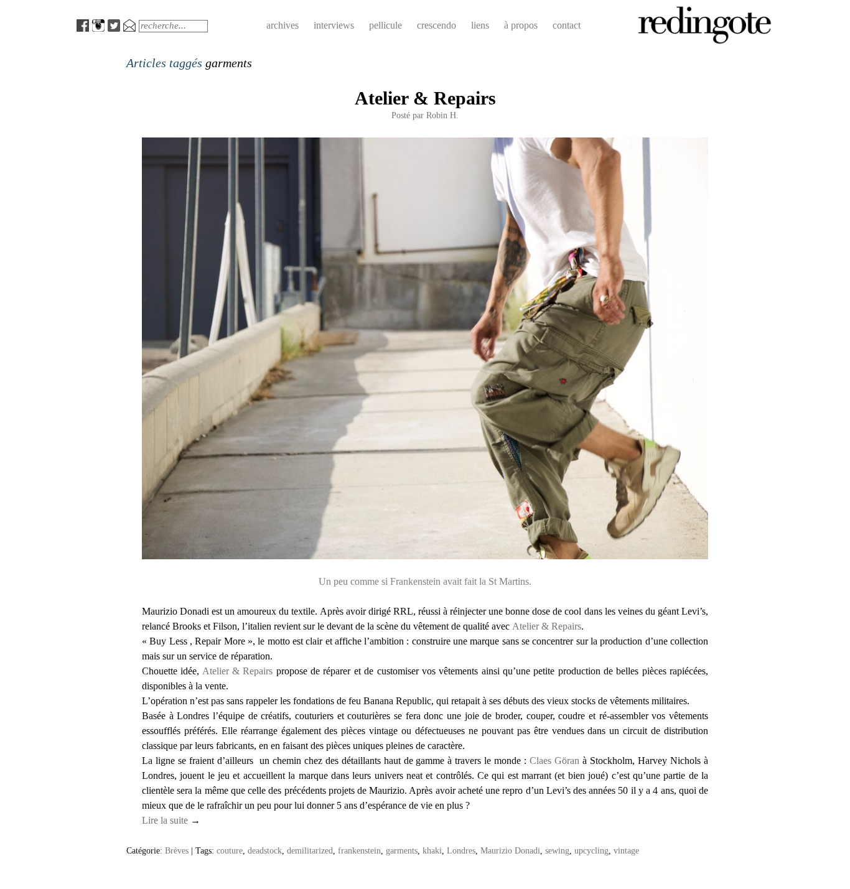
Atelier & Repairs (425, 98)
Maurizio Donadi (510, 850)
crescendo (436, 25)
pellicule (385, 25)
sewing (557, 850)
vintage (626, 850)
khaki (432, 850)
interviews (334, 25)
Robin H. (442, 115)
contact (567, 25)
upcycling (591, 850)
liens (480, 25)
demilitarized (310, 850)
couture (230, 850)
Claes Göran (554, 760)
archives (282, 25)
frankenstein (359, 850)
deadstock (265, 850)
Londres (461, 850)
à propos (521, 25)
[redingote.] (705, 42)
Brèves (177, 850)
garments (402, 850)
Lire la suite (171, 820)
